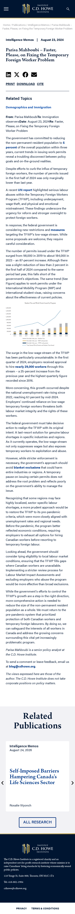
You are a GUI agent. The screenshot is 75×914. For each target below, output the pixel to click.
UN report (25, 190)
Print (10, 84)
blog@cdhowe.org (22, 666)
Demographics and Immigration (28, 107)
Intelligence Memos (38, 25)
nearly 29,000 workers (30, 366)
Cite (40, 84)
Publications (19, 25)
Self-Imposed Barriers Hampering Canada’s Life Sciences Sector (34, 777)
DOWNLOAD (26, 84)
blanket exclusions (27, 467)
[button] (8, 74)
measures (58, 229)
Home (6, 25)
